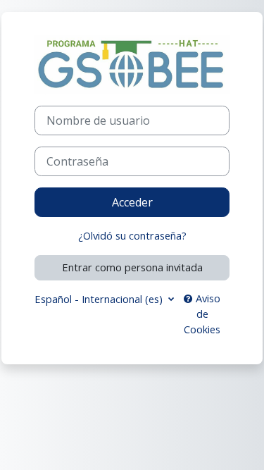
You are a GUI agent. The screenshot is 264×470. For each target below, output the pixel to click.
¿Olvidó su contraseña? (132, 235)
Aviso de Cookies (202, 313)
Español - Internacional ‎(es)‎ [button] (99, 299)
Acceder (132, 202)
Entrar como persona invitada (132, 267)
